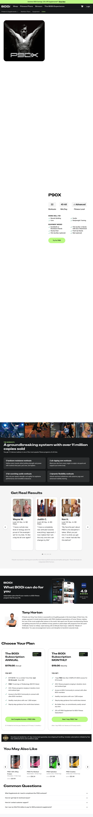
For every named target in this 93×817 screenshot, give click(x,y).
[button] (42, 554)
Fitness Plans (26, 6)
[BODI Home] (6, 6)
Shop (15, 6)
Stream (38, 6)
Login (88, 6)
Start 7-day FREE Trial (69, 719)
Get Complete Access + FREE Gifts (23, 719)
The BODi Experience (55, 6)
